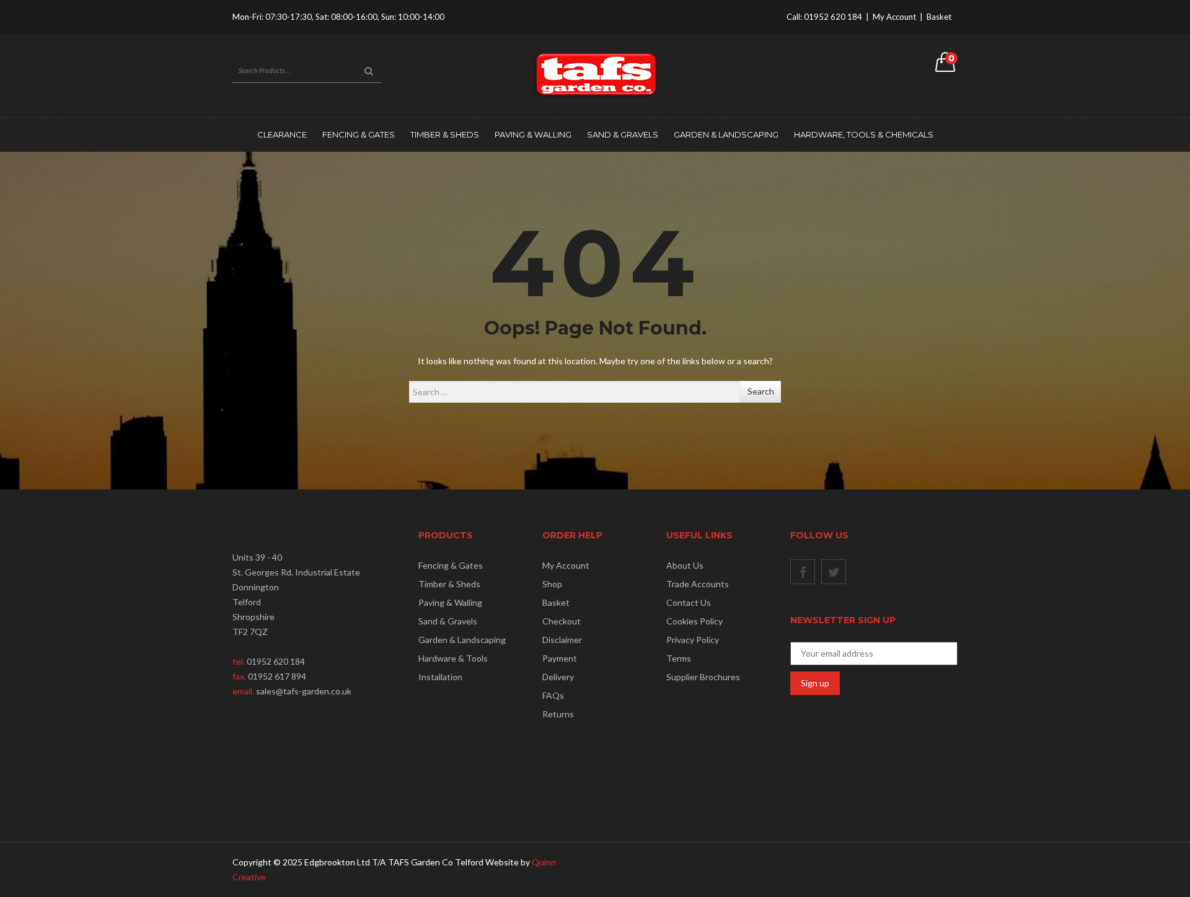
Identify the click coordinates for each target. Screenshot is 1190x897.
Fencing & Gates (358, 134)
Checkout (561, 621)
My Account (894, 17)
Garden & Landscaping (726, 134)
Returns (558, 714)
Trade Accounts (697, 584)
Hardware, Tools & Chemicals (863, 134)
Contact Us (688, 602)
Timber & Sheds (444, 134)
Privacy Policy (692, 639)
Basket (939, 17)
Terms (678, 658)
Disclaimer (562, 639)
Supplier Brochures (703, 677)
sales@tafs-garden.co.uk (303, 691)
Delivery (558, 677)
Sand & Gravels (622, 134)
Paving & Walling (533, 134)
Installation (440, 677)
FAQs (553, 695)
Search (760, 391)
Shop (552, 584)
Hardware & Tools (453, 658)
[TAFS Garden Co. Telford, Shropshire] (595, 74)
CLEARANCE (282, 134)
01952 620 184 (833, 17)
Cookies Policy (694, 621)
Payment (559, 658)
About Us (684, 565)
